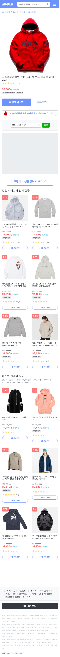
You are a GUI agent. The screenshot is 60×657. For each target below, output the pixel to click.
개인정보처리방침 (12, 596)
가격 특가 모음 (10, 591)
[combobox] (30, 115)
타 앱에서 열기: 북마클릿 (41, 594)
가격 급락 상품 (46, 591)
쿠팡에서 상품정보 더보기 (28, 181)
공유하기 (42, 102)
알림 (46, 125)
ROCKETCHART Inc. (18, 653)
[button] (54, 4)
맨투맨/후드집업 (29, 12)
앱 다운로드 (30, 605)
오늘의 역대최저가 (28, 591)
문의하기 (27, 596)
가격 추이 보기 (15, 248)
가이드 (7, 594)
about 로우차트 (20, 594)
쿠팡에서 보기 (17, 102)
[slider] (8, 83)
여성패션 (6, 12)
